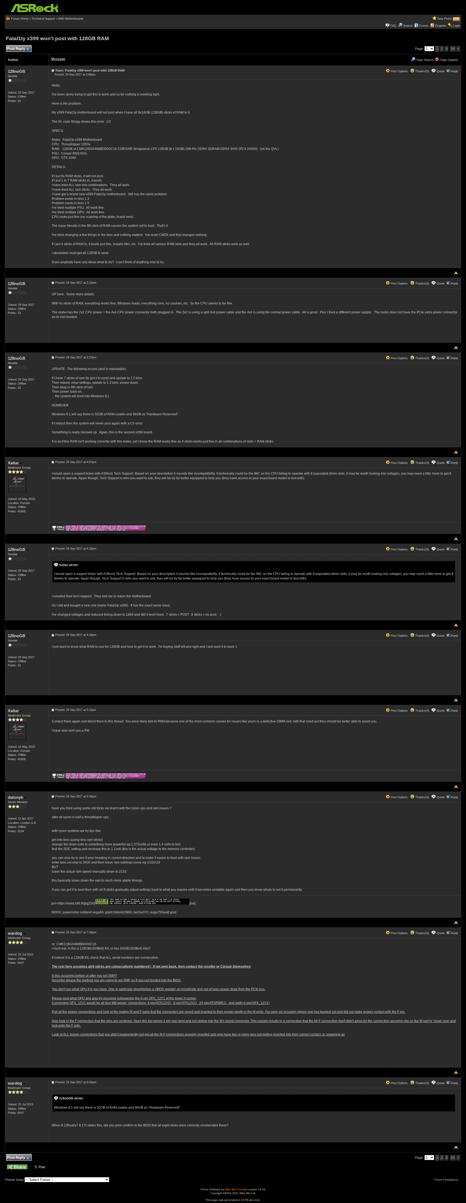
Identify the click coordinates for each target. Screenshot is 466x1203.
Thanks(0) (421, 71)
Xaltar (14, 463)
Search (408, 25)
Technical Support (43, 18)
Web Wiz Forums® (236, 1189)
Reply (454, 71)
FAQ (393, 25)
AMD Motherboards (71, 18)
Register (440, 25)
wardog (15, 933)
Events (424, 25)
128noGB (17, 71)
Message (58, 59)
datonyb (16, 797)
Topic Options (448, 59)
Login (456, 25)
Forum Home (19, 18)
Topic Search (424, 59)
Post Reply (16, 49)
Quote (441, 71)
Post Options (399, 71)
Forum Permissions (446, 1179)
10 (453, 49)
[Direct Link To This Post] (52, 70)
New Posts (444, 18)
